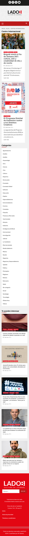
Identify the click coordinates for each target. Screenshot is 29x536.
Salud (4, 284)
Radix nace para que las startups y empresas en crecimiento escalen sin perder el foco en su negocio (13, 462)
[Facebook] (13, 2)
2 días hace (6, 337)
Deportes (5, 176)
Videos (15, 52)
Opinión (5, 264)
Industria (5, 225)
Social (4, 290)
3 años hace (7, 127)
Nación (5, 255)
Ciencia (5, 167)
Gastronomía (6, 219)
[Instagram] (9, 2)
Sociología (6, 294)
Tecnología (6, 297)
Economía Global (7, 186)
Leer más (6, 78)
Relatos (5, 277)
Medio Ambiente (7, 248)
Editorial (5, 189)
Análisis (5, 154)
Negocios (5, 258)
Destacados (6, 180)
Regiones (11, 52)
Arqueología (6, 160)
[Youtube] (19, 2)
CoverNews (12, 533)
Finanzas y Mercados (9, 215)
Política (5, 268)
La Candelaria (7, 116)
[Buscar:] (10, 491)
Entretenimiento (7, 202)
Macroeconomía (7, 245)
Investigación (6, 235)
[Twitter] (16, 2)
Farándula (5, 209)
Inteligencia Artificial (9, 229)
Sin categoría (6, 287)
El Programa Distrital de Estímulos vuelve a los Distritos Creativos (13, 121)
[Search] (26, 23)
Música (5, 251)
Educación (6, 193)
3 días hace (6, 434)
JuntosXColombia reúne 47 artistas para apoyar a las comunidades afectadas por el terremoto (14, 366)
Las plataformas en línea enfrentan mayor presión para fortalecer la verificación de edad (14, 430)
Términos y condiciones (8, 518)
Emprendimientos (8, 199)
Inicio (3, 511)
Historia (5, 222)
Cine (4, 170)
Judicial (5, 238)
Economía (5, 183)
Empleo (5, 196)
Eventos (5, 206)
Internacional (6, 232)
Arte (4, 163)
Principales (6, 271)
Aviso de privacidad (7, 514)
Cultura (5, 52)
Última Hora (6, 300)
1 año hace (7, 65)
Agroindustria (7, 150)
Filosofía (5, 212)
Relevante (6, 281)
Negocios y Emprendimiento (11, 261)
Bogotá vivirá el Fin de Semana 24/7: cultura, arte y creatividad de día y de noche (13, 58)
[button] (3, 23)
